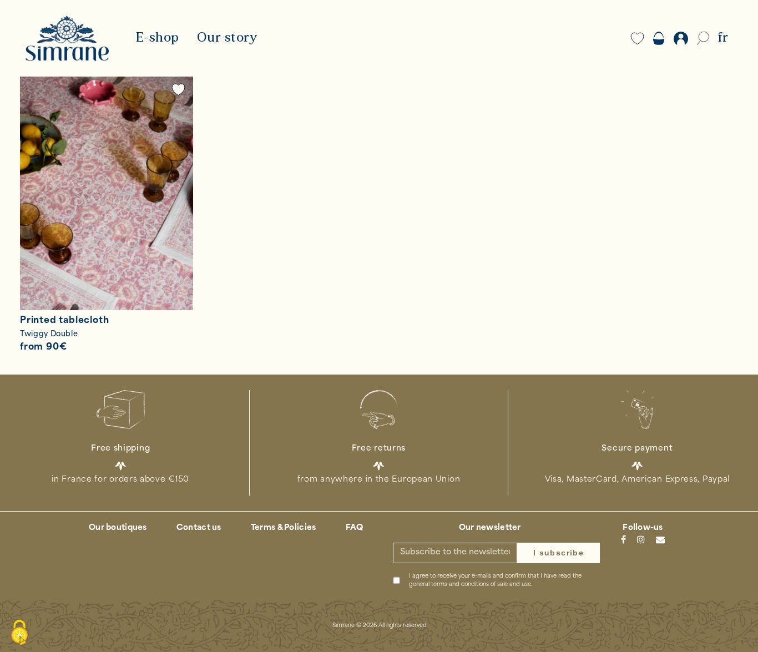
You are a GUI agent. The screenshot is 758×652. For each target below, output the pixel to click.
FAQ (354, 528)
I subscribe (558, 552)
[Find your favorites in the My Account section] (179, 90)
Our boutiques (118, 528)
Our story (227, 38)
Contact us (198, 528)
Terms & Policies (283, 528)
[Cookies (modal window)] (19, 633)
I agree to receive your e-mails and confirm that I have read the (495, 580)
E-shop (157, 38)
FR (722, 38)
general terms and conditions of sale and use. (470, 585)
